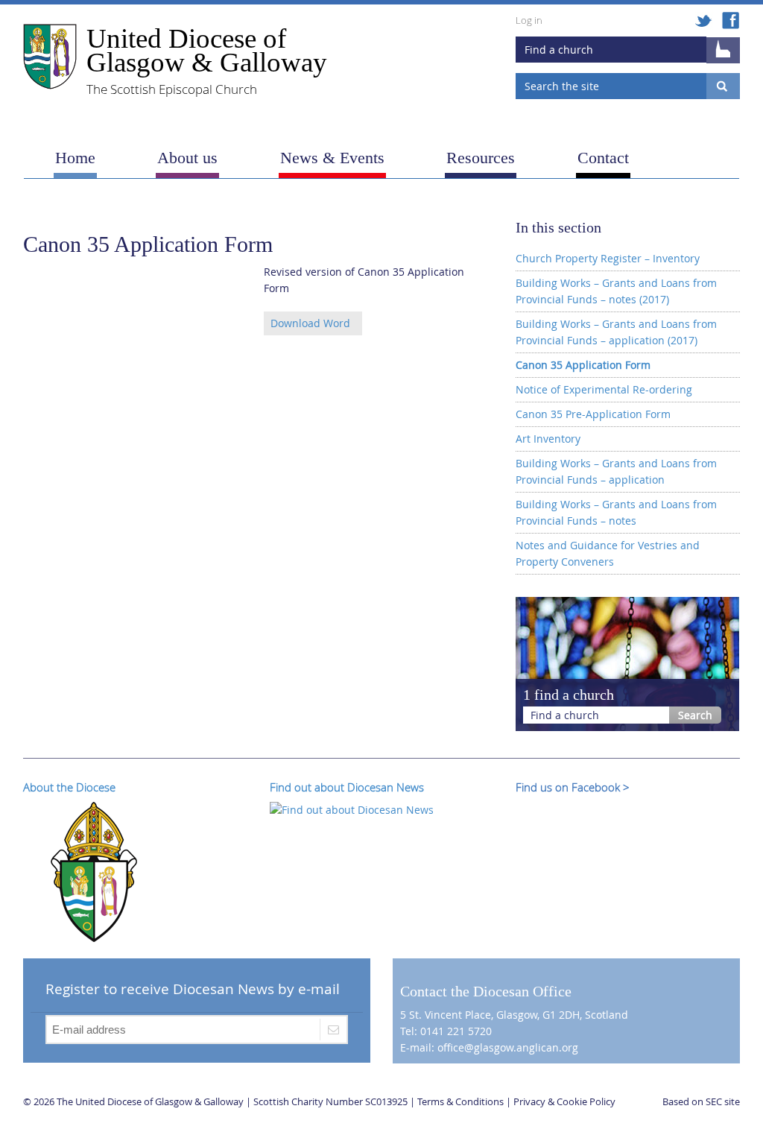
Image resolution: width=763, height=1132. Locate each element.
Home (75, 157)
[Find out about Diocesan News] (352, 809)
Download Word (310, 323)
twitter (704, 21)
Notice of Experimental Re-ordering (604, 389)
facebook (730, 21)
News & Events (332, 157)
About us (187, 157)
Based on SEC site (701, 1101)
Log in (529, 20)
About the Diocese (69, 787)
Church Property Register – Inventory (608, 258)
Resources (480, 157)
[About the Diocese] (94, 870)
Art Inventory (548, 438)
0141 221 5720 (456, 1031)
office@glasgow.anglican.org (507, 1047)
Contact (603, 157)
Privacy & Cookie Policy (564, 1101)
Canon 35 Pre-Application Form (593, 414)
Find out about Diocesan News (347, 787)
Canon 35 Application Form (583, 365)
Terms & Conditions (460, 1101)
